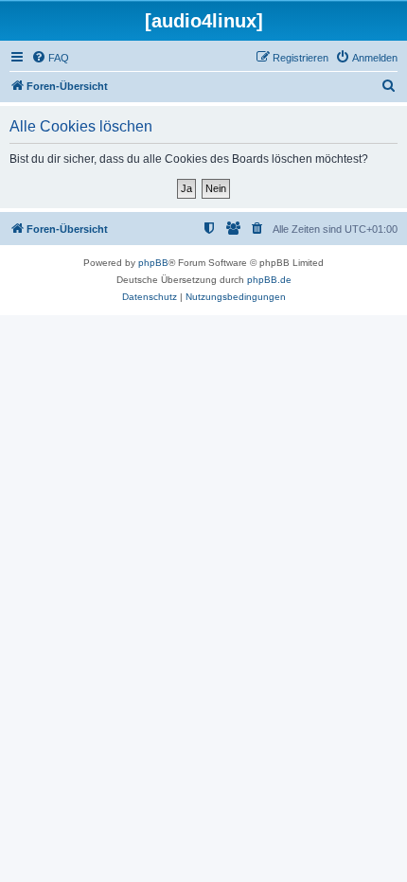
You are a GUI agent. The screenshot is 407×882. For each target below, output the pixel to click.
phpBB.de (269, 279)
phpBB (153, 262)
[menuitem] (50, 57)
